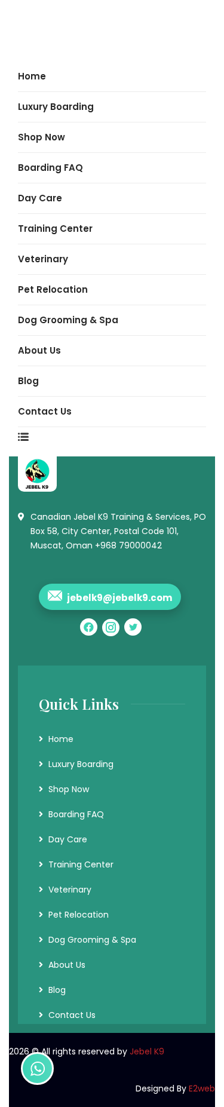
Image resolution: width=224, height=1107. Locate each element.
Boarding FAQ (76, 814)
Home (60, 739)
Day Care (67, 839)
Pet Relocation (78, 915)
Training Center (80, 864)
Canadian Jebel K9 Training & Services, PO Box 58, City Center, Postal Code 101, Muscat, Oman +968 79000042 (118, 531)
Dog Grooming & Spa (92, 940)
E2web (202, 1088)
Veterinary (69, 890)
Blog (57, 990)
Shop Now (68, 789)
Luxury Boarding (80, 764)
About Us (66, 965)
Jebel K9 (147, 1051)
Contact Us (72, 1015)
